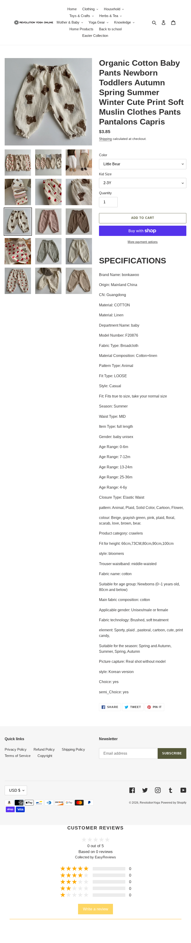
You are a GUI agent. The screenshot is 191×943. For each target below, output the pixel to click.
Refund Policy (44, 749)
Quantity (105, 193)
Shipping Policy (73, 749)
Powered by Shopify (173, 802)
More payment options (143, 242)
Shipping (105, 139)
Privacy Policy (16, 749)
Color (103, 155)
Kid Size (105, 174)
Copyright (45, 756)
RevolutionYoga (150, 802)
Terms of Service (18, 756)
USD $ (14, 790)
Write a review (95, 909)
